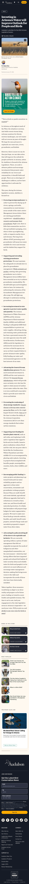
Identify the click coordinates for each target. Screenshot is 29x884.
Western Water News (10, 745)
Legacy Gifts (4, 864)
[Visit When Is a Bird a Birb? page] (13, 690)
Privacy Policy (15, 882)
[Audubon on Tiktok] (21, 820)
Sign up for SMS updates (19, 842)
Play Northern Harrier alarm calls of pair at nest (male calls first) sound (26, 651)
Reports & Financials (7, 844)
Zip (3, 790)
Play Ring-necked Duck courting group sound (26, 633)
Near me (15, 2)
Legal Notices (7, 882)
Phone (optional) (6, 795)
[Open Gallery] (25, 40)
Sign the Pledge (9, 111)
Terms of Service (9, 802)
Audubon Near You (6, 856)
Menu (3, 2)
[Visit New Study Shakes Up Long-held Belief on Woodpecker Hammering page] (14, 699)
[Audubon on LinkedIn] (16, 820)
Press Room (18, 836)
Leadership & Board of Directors (6, 837)
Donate (24, 2)
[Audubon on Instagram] (3, 820)
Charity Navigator (14, 874)
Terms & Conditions (10, 808)
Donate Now (4, 861)
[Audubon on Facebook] (7, 820)
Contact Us (18, 839)
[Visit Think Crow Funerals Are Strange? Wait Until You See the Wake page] (14, 664)
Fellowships (18, 834)
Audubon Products (6, 859)
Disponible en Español (8, 36)
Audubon (8, 2)
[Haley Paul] (3, 62)
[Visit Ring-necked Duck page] (14, 631)
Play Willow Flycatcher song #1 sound (26, 642)
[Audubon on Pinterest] (26, 820)
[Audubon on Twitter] (12, 820)
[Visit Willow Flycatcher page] (14, 639)
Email (3, 784)
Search (18, 2)
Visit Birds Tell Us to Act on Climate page (14, 97)
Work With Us (19, 831)
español (4, 122)
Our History (4, 834)
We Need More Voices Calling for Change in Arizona (14, 730)
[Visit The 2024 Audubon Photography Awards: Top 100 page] (14, 673)
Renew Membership (6, 867)
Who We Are (4, 831)
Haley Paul (6, 66)
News (4, 11)
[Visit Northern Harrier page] (14, 648)
